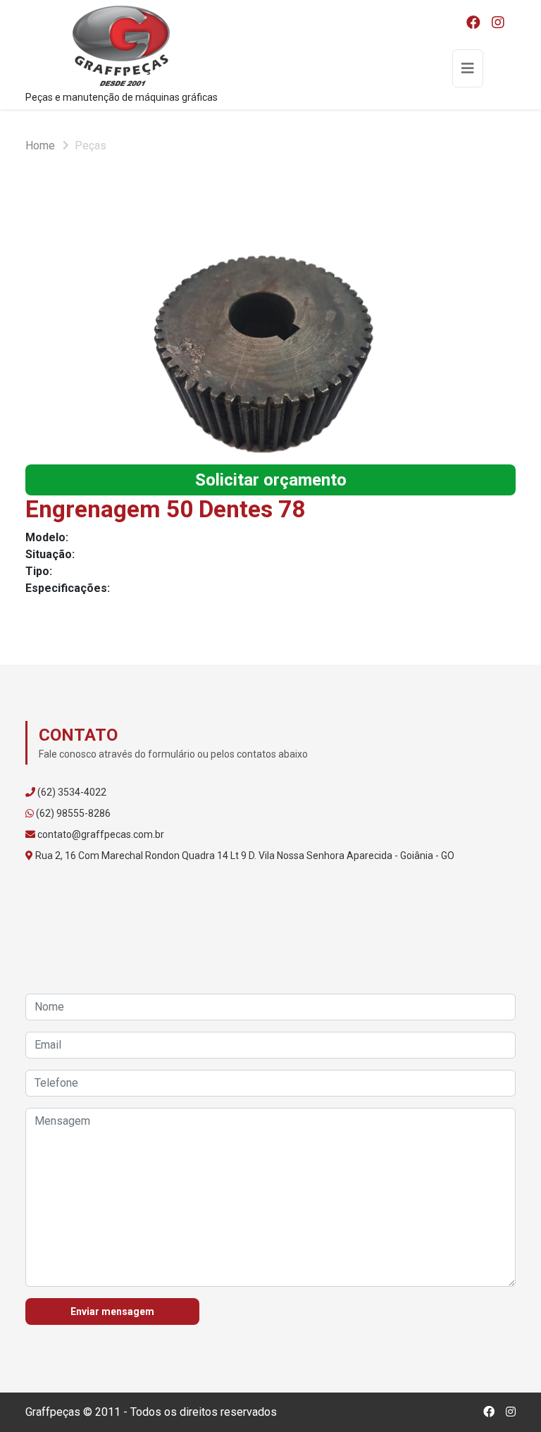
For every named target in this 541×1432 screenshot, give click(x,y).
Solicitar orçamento (271, 480)
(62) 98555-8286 (73, 813)
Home (40, 145)
